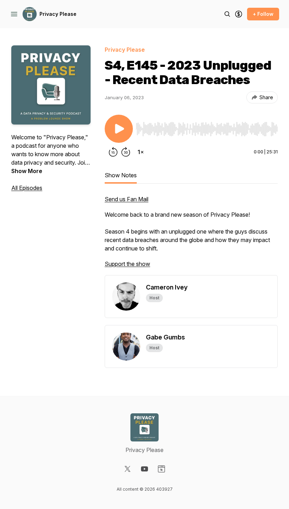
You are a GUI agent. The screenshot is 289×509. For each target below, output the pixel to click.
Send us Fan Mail (126, 199)
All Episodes (26, 187)
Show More (26, 170)
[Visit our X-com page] (127, 468)
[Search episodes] (227, 14)
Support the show (127, 263)
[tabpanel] (191, 235)
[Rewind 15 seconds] (113, 152)
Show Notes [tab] (121, 175)
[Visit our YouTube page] (144, 468)
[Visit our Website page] (161, 468)
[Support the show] (238, 14)
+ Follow (263, 14)
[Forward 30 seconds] (126, 152)
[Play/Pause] (119, 129)
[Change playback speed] (141, 152)
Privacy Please (57, 14)
